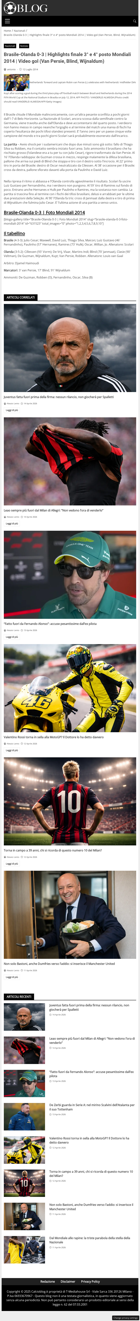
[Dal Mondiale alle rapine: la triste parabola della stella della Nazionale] (24, 1249)
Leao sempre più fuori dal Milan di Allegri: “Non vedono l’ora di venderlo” (53, 510)
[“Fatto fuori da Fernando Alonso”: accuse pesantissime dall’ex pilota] (70, 575)
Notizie (24, 46)
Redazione (47, 1282)
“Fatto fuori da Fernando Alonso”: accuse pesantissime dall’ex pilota (50, 624)
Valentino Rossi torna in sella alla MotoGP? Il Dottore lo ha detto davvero (54, 737)
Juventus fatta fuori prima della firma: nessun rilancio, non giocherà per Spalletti (59, 397)
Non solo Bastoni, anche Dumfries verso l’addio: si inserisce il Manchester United (59, 964)
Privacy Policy (90, 1282)
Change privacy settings (126, 1317)
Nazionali (10, 46)
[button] (134, 21)
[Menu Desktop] (7, 21)
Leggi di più (12, 410)
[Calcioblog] (26, 8)
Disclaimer (68, 1282)
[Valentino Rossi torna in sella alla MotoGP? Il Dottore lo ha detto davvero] (70, 688)
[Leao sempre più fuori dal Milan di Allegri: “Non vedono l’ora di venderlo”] (70, 461)
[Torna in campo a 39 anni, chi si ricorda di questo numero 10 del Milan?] (70, 801)
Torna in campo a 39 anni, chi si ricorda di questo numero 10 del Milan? (53, 850)
